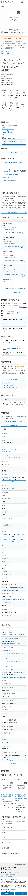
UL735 (4, 555)
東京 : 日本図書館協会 (8, 488)
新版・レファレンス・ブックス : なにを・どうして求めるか (14, 450)
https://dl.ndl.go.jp (7, 760)
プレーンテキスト (8, 404)
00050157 (12, 479)
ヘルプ (15, 209)
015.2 (3, 548)
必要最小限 (7, 893)
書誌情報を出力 (8, 177)
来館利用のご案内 (20, 313)
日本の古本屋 (7, 385)
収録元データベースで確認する (15, 38)
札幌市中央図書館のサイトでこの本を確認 (14, 247)
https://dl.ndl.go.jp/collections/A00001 (13, 677)
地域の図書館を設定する (14, 212)
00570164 (20, 534)
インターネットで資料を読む (8, 874)
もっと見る (7, 807)
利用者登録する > (5, 51)
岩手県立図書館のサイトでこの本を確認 (14, 275)
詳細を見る (22, 106)
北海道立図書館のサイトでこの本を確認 (14, 233)
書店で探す (14, 153)
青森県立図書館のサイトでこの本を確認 (14, 261)
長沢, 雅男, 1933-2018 (8, 477)
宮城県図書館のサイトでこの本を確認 (14, 288)
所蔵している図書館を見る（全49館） (13, 142)
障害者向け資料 (6, 650)
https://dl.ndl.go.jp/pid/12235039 (12, 643)
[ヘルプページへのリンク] (15, 30)
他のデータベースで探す (10, 180)
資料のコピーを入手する (7, 876)
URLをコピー (9, 171)
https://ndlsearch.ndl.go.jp (10, 590)
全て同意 (21, 893)
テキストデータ (6, 658)
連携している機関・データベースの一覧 (14, 200)
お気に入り (5, 171)
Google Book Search (10, 387)
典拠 (13, 481)
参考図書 (4, 534)
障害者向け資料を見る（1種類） (14, 162)
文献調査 (4, 539)
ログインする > (5, 53)
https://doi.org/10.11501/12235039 (12, 635)
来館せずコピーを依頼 (7, 133)
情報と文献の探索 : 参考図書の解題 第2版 (7, 796)
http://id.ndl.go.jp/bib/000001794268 (13, 599)
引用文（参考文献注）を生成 (11, 174)
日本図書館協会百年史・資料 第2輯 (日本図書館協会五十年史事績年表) (21, 798)
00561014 (21, 539)
